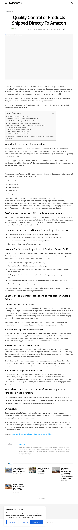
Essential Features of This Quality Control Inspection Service (23, 121)
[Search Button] (72, 3)
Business (11, 11)
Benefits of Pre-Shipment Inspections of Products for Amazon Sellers (25, 125)
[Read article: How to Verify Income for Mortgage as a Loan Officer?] (32, 470)
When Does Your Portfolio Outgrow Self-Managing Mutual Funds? (18, 487)
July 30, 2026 (64, 480)
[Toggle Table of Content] (51, 113)
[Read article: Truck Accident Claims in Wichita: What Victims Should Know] (8, 470)
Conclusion (9, 138)
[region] (25, 516)
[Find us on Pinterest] (50, 523)
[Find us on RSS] (47, 523)
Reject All (25, 522)
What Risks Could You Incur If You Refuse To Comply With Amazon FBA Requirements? (30, 136)
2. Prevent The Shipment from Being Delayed (19, 130)
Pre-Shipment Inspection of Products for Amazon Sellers (22, 118)
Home (6, 11)
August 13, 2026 (40, 473)
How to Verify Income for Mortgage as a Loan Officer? (43, 469)
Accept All (37, 522)
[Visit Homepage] (38, 3)
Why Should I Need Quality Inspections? (17, 116)
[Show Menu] (6, 3)
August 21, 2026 (17, 473)
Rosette (22, 29)
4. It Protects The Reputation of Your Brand (19, 134)
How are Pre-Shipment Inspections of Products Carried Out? (23, 123)
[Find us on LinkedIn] (53, 523)
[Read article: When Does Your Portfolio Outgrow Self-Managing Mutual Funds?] (8, 486)
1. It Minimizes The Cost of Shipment (17, 127)
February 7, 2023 (32, 29)
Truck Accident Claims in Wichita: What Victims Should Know (19, 469)
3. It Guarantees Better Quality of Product (18, 132)
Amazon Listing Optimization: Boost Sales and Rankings (32, 434)
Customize (12, 522)
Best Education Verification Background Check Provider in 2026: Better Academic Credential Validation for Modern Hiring (67, 473)
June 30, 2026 (16, 492)
